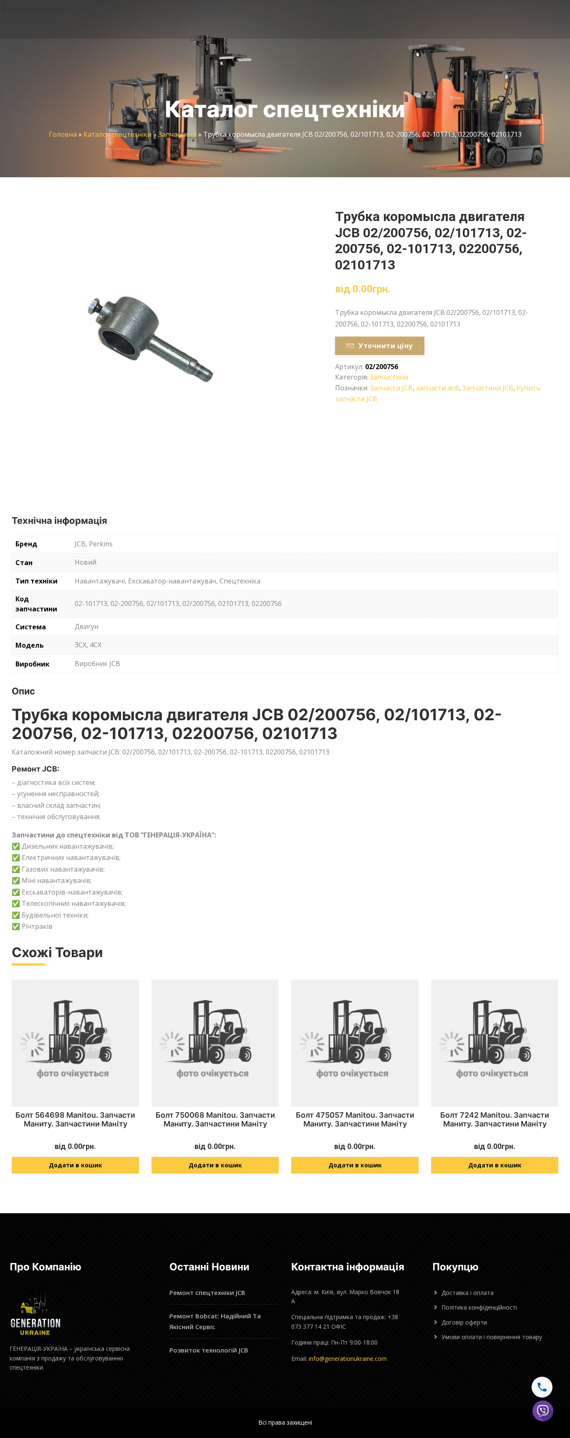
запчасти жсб (437, 387)
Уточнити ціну (385, 345)
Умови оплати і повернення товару (491, 1337)
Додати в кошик (75, 1165)
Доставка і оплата (467, 1293)
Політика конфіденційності (479, 1307)
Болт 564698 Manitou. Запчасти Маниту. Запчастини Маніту (75, 1120)
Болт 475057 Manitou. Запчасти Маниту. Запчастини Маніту (355, 1120)
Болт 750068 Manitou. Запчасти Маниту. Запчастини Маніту (215, 1120)
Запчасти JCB (391, 387)
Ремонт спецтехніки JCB (207, 1292)
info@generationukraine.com (348, 1359)
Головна (63, 134)
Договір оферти (464, 1322)
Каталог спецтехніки (117, 134)
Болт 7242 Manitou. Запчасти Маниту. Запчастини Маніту (494, 1120)
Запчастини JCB (487, 387)
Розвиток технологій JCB (208, 1350)
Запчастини (177, 134)
